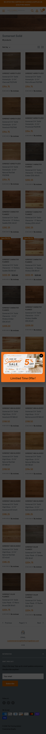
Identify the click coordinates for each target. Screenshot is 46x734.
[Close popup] (41, 356)
